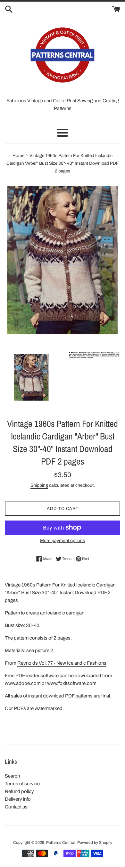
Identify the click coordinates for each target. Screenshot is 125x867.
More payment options (62, 540)
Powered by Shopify (94, 842)
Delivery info (18, 799)
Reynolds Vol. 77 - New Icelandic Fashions (61, 663)
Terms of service (22, 783)
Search (12, 776)
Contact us (16, 806)
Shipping (39, 485)
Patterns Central (60, 842)
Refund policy (19, 791)
